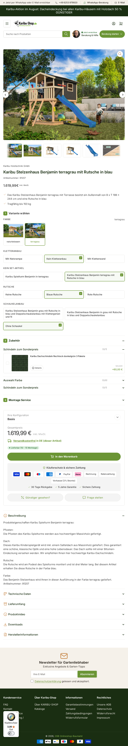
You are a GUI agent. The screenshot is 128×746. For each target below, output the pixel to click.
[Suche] (66, 34)
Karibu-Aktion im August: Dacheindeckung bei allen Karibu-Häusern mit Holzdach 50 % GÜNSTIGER (64, 10)
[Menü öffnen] (7, 23)
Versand (70, 708)
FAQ (5, 704)
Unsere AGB (104, 704)
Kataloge (39, 708)
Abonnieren (87, 674)
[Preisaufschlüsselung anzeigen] (117, 417)
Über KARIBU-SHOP (46, 704)
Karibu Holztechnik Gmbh (16, 166)
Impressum (103, 717)
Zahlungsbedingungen (79, 713)
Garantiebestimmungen (79, 704)
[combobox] (36, 34)
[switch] (11, 733)
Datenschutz (104, 708)
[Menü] (17, 713)
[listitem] (67, 2)
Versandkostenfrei (24, 440)
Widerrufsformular (77, 717)
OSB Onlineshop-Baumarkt (68, 736)
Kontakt (7, 708)
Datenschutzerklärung (48, 681)
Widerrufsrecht (106, 713)
